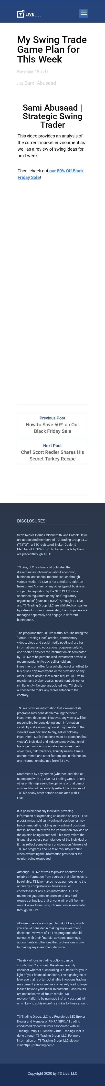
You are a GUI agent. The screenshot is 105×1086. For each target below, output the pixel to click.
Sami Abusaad (40, 83)
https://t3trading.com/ (38, 1045)
